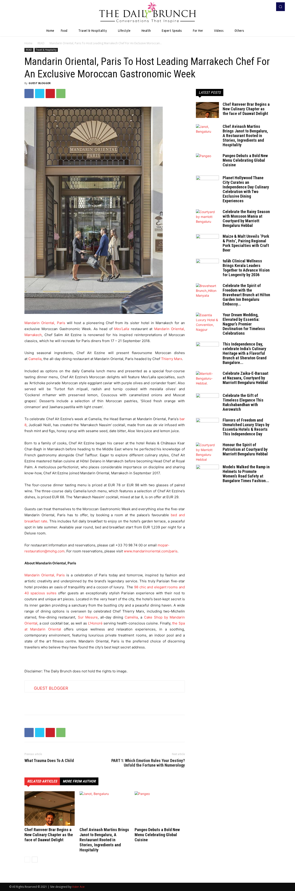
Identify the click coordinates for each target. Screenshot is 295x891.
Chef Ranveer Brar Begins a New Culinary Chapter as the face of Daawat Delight (48, 834)
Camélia (131, 617)
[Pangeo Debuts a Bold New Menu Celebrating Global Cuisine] (160, 808)
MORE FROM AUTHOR (79, 781)
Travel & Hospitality (46, 49)
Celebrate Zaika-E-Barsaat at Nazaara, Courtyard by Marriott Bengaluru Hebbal (245, 378)
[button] (280, 6)
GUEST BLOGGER (40, 83)
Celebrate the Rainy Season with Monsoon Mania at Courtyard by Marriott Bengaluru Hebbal (246, 218)
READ (41, 43)
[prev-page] (27, 859)
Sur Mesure (88, 617)
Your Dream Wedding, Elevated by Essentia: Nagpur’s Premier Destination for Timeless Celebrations (244, 324)
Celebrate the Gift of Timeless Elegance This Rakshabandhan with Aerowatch (243, 402)
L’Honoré (95, 623)
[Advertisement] (105, 699)
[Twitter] (39, 93)
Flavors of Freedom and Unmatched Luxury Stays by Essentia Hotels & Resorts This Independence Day (246, 427)
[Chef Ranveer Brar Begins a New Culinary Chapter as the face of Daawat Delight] (49, 808)
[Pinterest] (50, 93)
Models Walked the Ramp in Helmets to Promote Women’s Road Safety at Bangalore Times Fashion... (246, 473)
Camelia (34, 359)
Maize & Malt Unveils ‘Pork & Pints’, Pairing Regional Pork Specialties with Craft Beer (246, 243)
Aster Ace (78, 887)
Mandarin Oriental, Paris (44, 323)
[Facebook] (262, 6)
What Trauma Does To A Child (49, 760)
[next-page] (35, 859)
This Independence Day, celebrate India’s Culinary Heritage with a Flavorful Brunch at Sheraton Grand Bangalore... (244, 353)
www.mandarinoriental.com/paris (150, 551)
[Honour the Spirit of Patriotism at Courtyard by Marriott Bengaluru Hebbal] (207, 452)
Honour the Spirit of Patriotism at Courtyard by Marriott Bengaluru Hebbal (245, 449)
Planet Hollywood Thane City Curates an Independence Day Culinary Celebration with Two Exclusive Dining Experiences (246, 189)
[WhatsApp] (60, 93)
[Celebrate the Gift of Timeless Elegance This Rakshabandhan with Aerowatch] (207, 401)
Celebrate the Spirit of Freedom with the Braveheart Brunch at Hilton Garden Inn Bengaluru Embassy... (246, 294)
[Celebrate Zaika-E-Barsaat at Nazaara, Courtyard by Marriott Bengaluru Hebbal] (207, 379)
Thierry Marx (171, 359)
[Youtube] (268, 6)
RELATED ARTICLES (42, 781)
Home (28, 43)
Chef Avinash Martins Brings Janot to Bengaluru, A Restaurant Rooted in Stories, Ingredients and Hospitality (104, 839)
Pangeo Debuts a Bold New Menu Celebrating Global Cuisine (157, 834)
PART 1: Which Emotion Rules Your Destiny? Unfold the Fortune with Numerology (148, 763)
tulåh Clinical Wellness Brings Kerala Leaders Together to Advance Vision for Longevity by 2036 (246, 267)
